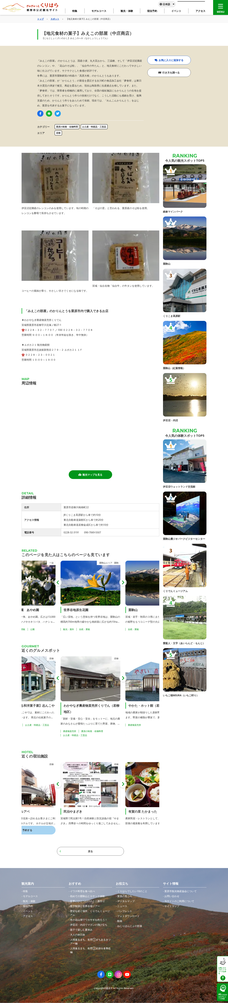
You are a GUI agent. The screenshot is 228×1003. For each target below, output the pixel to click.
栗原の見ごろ (124, 896)
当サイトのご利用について (179, 901)
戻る (90, 851)
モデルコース (30, 896)
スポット (55, 18)
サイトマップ (171, 906)
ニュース (122, 906)
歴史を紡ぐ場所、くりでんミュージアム (90, 912)
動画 (119, 921)
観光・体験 (29, 901)
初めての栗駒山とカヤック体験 (87, 896)
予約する (157, 830)
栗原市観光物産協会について (180, 891)
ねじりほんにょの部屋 (129, 926)
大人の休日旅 (77, 934)
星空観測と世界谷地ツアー (85, 906)
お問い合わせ (171, 896)
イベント (28, 911)
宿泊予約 (28, 906)
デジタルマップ (126, 901)
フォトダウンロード (128, 916)
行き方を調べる (171, 72)
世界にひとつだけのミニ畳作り (87, 901)
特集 (25, 891)
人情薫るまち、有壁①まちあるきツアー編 (90, 941)
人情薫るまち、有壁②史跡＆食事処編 (90, 950)
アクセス (28, 916)
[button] (58, 582)
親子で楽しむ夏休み (81, 929)
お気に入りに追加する (171, 60)
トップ (40, 18)
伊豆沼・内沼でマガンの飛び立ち (88, 924)
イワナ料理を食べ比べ (82, 891)
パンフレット (124, 911)
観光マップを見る (92, 474)
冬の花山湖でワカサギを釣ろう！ (88, 919)
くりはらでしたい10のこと (132, 891)
